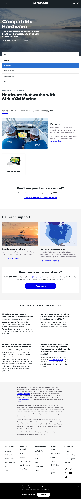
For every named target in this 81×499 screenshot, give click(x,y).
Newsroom (53, 457)
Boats (37, 459)
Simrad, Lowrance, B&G (43, 111)
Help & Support (69, 459)
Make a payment (25, 461)
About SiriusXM (54, 453)
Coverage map (9, 76)
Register (22, 457)
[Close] (79, 487)
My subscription (10, 459)
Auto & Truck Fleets (39, 468)
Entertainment (9, 71)
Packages (7, 60)
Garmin (14, 111)
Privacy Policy (23, 402)
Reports (52, 473)
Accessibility (53, 469)
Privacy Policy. (45, 490)
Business (38, 455)
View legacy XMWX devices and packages (40, 197)
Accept (43, 495)
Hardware (7, 65)
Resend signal (24, 469)
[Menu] (3, 3)
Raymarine (25, 111)
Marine (6, 55)
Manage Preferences (28, 495)
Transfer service (25, 465)
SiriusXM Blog (54, 465)
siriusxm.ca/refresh (56, 359)
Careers (52, 461)
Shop (6, 470)
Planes (37, 463)
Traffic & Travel (40, 451)
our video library (56, 141)
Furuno (5, 111)
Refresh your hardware (10, 258)
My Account (40, 286)
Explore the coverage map (49, 261)
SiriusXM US (68, 463)
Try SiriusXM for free (10, 465)
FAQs (6, 81)
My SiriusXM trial (10, 455)
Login (21, 453)
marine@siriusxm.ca (34, 277)
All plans (8, 451)
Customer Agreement (23, 393)
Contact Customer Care (69, 453)
